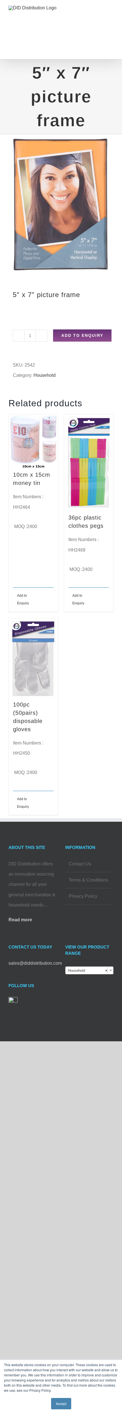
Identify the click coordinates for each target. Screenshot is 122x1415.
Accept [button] (61, 1403)
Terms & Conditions (88, 880)
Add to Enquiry (82, 335)
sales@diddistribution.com (35, 963)
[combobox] (89, 970)
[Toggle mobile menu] (111, 16)
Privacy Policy (83, 896)
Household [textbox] (88, 970)
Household (44, 375)
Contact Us (80, 863)
